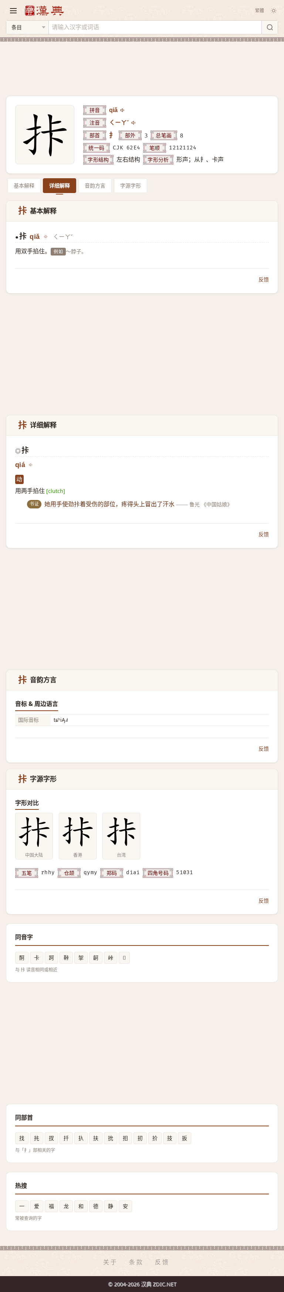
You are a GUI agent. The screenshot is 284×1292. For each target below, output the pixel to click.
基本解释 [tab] (24, 185)
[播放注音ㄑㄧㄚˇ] (134, 123)
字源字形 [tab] (130, 185)
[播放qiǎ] (123, 110)
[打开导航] (13, 10)
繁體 (259, 10)
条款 (136, 1262)
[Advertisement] (142, 64)
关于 (110, 1262)
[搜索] (269, 27)
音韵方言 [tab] (95, 185)
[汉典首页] (44, 10)
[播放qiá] (31, 465)
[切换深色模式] (273, 10)
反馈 (263, 279)
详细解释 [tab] (59, 185)
